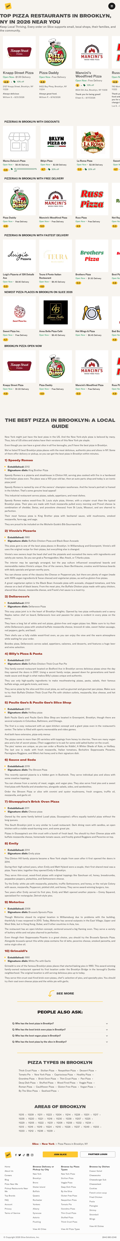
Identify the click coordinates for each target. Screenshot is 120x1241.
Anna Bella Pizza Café (50, 331)
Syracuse (37, 1213)
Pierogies (93, 1206)
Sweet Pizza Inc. (11, 331)
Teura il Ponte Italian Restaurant (50, 276)
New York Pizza (68, 1174)
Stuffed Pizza (67, 1217)
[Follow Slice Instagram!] (32, 1155)
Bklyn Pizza (47, 160)
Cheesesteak (95, 1184)
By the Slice (66, 1191)
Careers (8, 1175)
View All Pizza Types (70, 1229)
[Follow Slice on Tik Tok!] (24, 1155)
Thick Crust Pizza (69, 1222)
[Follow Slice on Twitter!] (19, 1155)
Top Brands (10, 1195)
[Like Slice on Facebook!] (16, 1155)
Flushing (37, 1222)
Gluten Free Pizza (69, 1195)
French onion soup (98, 1192)
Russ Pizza (81, 217)
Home (7, 1166)
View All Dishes (96, 1226)
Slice (35, 1143)
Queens (36, 1195)
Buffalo (36, 1191)
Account (8, 1204)
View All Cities (39, 1229)
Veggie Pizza (66, 1182)
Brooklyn (37, 1178)
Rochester (37, 1200)
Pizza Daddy (9, 217)
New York (48, 1143)
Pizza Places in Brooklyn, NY (73, 1143)
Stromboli (94, 1214)
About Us (9, 1171)
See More (65, 993)
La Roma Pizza (84, 160)
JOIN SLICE (60, 1154)
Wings (92, 1219)
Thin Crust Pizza (68, 1213)
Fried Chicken (95, 1197)
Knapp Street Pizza (13, 385)
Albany (36, 1208)
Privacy (8, 1208)
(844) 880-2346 (109, 1237)
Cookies (93, 1188)
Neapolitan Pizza (69, 1200)
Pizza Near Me (11, 1184)
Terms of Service (12, 1213)
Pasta (92, 1201)
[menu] (111, 6)
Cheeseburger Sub (97, 1179)
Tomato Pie (66, 1204)
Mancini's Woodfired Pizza (53, 217)
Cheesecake (95, 1175)
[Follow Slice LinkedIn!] (28, 1155)
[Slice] (8, 6)
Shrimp (92, 1210)
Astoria (36, 1217)
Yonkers (36, 1204)
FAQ (6, 1200)
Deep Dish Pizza (68, 1187)
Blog (7, 1179)
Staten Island (39, 1187)
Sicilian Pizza (67, 1178)
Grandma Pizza (68, 1208)
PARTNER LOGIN (97, 1154)
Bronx (35, 1182)
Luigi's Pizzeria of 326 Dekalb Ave (18, 276)
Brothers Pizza (83, 274)
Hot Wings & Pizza (85, 331)
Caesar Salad (95, 1171)
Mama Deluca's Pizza (14, 160)
